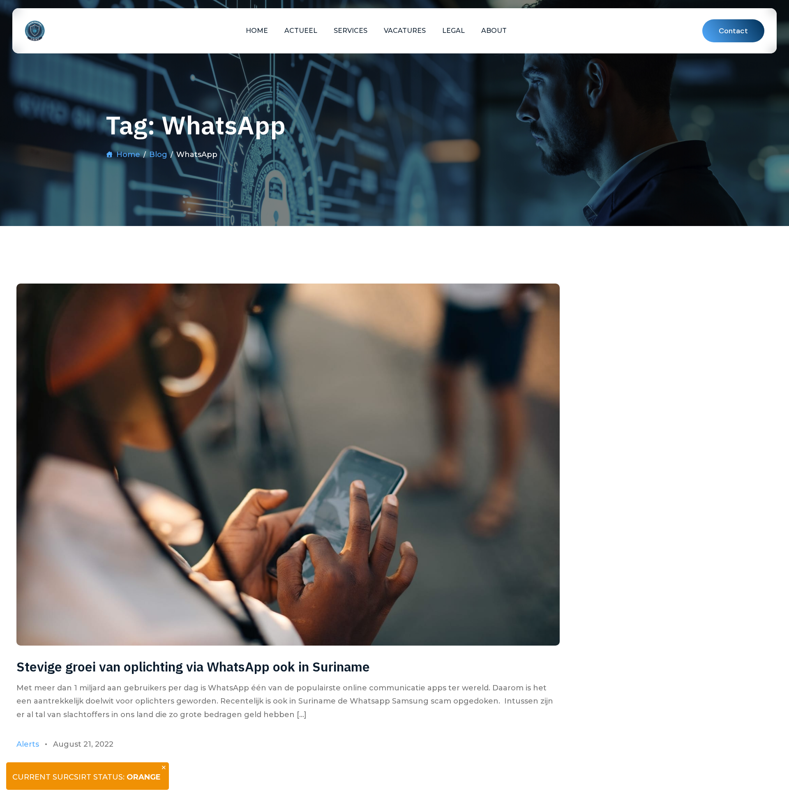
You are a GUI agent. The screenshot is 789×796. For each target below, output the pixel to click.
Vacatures (405, 31)
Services (350, 31)
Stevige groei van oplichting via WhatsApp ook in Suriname (193, 666)
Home (257, 31)
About (494, 31)
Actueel (300, 31)
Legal (453, 31)
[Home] (35, 31)
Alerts (27, 744)
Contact (733, 31)
